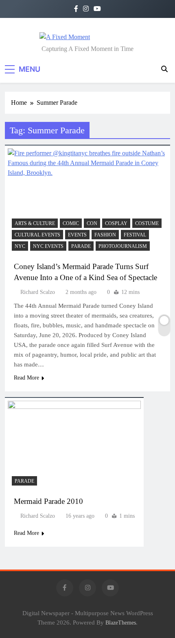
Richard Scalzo (37, 292)
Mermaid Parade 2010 (48, 501)
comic (71, 223)
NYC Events (48, 246)
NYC (20, 246)
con (92, 223)
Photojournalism (122, 246)
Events (77, 235)
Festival (135, 235)
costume (147, 223)
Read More (26, 378)
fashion (105, 235)
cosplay (116, 223)
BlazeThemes (120, 622)
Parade (81, 246)
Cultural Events (37, 235)
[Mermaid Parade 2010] (74, 445)
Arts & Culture (35, 223)
